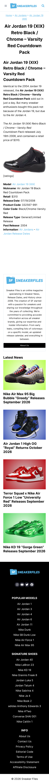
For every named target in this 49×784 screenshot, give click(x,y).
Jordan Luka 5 (24, 680)
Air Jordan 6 (24, 619)
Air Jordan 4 (24, 614)
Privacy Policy (24, 746)
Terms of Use (24, 756)
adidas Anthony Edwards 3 (24, 706)
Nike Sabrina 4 (24, 690)
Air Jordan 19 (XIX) (23, 184)
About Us (24, 736)
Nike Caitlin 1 (25, 721)
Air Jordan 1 (24, 604)
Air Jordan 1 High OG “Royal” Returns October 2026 (22, 448)
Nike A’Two (24, 711)
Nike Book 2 (24, 701)
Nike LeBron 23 (24, 664)
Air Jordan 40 (24, 659)
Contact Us (24, 741)
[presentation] (24, 375)
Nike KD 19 (24, 670)
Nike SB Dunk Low (24, 634)
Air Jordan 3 (24, 609)
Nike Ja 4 (24, 695)
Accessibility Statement (24, 762)
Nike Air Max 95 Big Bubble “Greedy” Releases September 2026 (24, 398)
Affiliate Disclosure (24, 767)
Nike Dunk (24, 629)
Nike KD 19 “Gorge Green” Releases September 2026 (24, 549)
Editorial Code (24, 751)
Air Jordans (21, 15)
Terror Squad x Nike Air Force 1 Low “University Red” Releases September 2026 (23, 499)
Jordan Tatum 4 (24, 685)
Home (9, 15)
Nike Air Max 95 (24, 645)
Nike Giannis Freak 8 (24, 675)
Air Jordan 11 (24, 624)
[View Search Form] (43, 6)
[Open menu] (5, 6)
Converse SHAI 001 (24, 716)
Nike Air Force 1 (24, 640)
